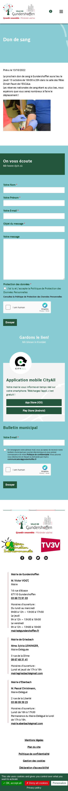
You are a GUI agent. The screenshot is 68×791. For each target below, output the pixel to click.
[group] (17, 545)
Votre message (11, 236)
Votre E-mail (11, 210)
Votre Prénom (11, 197)
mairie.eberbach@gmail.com (27, 723)
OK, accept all (13, 783)
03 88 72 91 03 (19, 598)
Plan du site (34, 747)
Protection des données (17, 284)
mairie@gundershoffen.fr (25, 630)
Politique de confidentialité (38, 454)
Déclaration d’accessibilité (34, 767)
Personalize (59, 783)
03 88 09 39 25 (19, 702)
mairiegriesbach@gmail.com (27, 673)
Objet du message (14, 223)
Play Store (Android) (34, 410)
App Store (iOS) (34, 402)
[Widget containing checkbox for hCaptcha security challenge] (27, 307)
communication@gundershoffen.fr (22, 459)
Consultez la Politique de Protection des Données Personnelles (32, 297)
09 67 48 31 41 (19, 659)
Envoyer (10, 322)
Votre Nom (10, 184)
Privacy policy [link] (34, 787)
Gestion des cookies (34, 760)
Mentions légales (34, 740)
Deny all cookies (38, 783)
